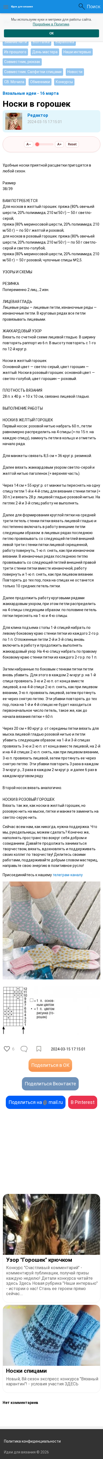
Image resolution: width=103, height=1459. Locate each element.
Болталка (41, 42)
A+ (59, 144)
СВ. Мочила (14, 82)
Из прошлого (15, 52)
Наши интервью (77, 52)
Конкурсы (64, 82)
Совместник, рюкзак (22, 62)
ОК (51, 33)
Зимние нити (15, 42)
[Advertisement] (51, 1151)
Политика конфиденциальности (32, 1441)
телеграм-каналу (68, 875)
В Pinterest (83, 1102)
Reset (72, 144)
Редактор (37, 115)
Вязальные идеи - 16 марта (31, 93)
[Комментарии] (24, 1049)
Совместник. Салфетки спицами (33, 72)
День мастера (45, 52)
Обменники (40, 82)
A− (28, 144)
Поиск (93, 6)
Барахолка (64, 42)
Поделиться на (35, 1102)
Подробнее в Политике (51, 24)
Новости (74, 72)
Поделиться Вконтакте (50, 1083)
